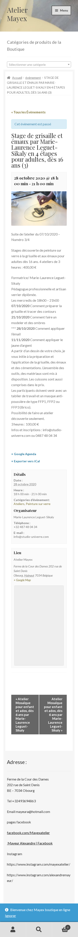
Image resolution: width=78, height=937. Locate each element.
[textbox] (39, 65)
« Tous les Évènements (28, 112)
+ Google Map (22, 580)
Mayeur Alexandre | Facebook (30, 843)
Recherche (39, 929)
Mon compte (13, 929)
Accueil (17, 77)
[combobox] (39, 64)
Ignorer (10, 915)
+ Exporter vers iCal (25, 461)
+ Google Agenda (23, 454)
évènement (33, 77)
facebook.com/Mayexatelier (28, 833)
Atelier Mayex (17, 14)
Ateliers (19, 504)
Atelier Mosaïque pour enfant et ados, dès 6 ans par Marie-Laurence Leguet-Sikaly (25, 714)
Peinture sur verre (38, 504)
